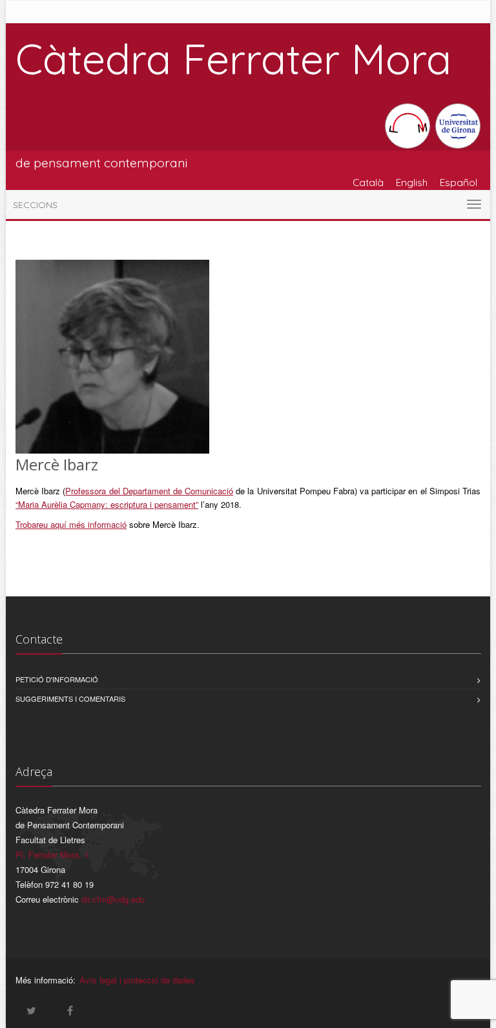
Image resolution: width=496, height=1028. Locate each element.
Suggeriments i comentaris (70, 698)
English (412, 182)
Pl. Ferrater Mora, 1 (52, 854)
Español (458, 182)
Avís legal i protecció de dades (137, 980)
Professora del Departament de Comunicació (149, 491)
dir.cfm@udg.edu (113, 899)
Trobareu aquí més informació (71, 524)
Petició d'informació (57, 679)
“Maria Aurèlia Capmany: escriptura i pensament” (107, 504)
